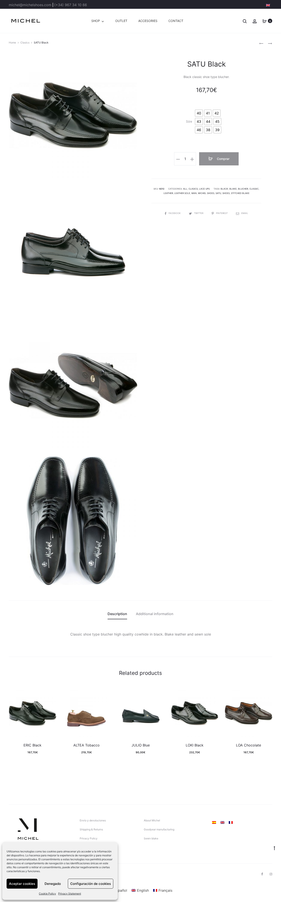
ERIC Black (32, 745)
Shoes (226, 193)
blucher (243, 188)
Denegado (53, 884)
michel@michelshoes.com (30, 5)
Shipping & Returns (91, 829)
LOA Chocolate (248, 745)
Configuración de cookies (90, 884)
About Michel (152, 820)
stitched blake (240, 193)
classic (254, 188)
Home (12, 42)
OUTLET (121, 21)
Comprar (222, 159)
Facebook (175, 213)
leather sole (182, 193)
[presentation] (11, 714)
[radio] (199, 113)
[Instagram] (271, 874)
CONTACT (175, 21)
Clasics (24, 42)
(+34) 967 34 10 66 (70, 5)
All (185, 188)
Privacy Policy (88, 838)
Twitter (199, 213)
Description (117, 614)
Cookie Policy (47, 893)
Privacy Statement (69, 893)
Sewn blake (151, 838)
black (224, 188)
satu (218, 193)
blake (233, 188)
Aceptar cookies (22, 884)
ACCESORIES (147, 21)
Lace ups (204, 188)
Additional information (154, 614)
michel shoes (206, 193)
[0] (264, 21)
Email (244, 213)
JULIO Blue (140, 745)
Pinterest (222, 213)
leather (168, 193)
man (194, 193)
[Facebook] (262, 874)
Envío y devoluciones (93, 820)
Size (189, 121)
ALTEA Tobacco (86, 745)
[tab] (117, 613)
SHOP (95, 21)
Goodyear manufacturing (159, 829)
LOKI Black (195, 745)
